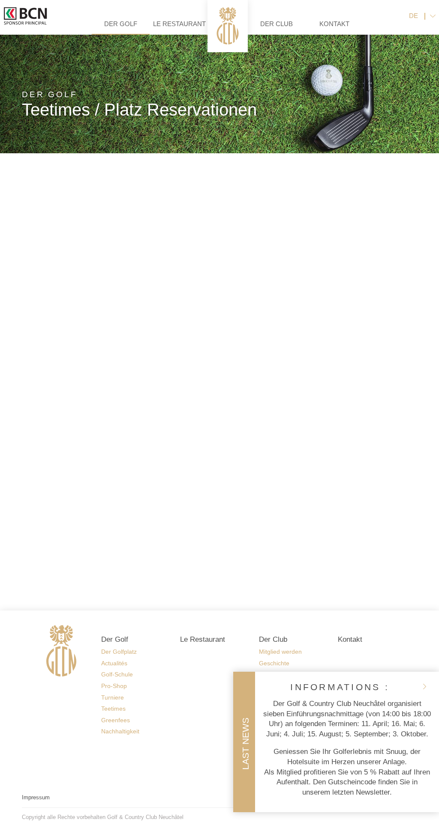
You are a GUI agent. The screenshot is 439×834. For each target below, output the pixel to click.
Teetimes (113, 708)
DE (413, 15)
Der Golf (120, 23)
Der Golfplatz (119, 651)
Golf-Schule (117, 674)
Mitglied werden (280, 651)
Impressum (36, 797)
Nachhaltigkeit (120, 731)
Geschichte (274, 663)
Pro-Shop (114, 685)
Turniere (112, 697)
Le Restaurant (179, 23)
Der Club (276, 23)
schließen (424, 686)
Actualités (114, 663)
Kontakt (334, 23)
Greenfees (115, 720)
